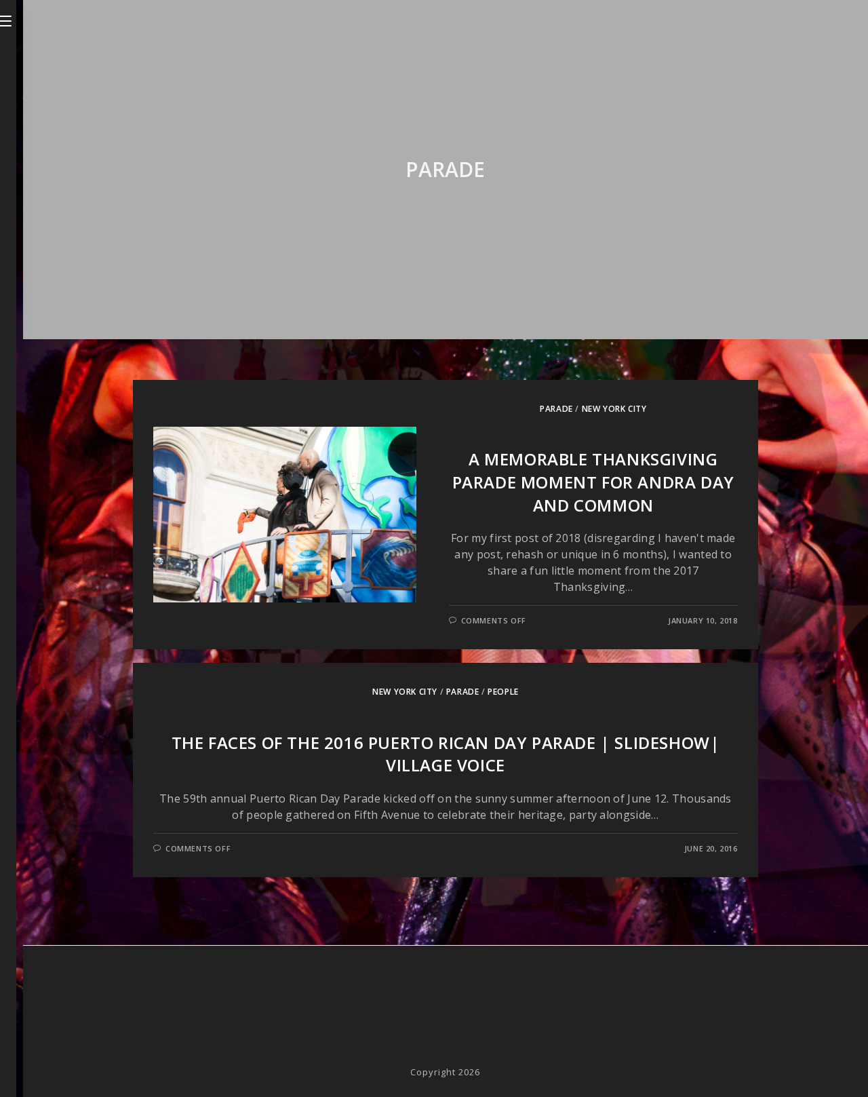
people (503, 691)
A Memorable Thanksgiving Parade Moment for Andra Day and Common (593, 482)
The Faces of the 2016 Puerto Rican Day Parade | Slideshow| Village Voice (446, 754)
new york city (614, 409)
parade (556, 409)
